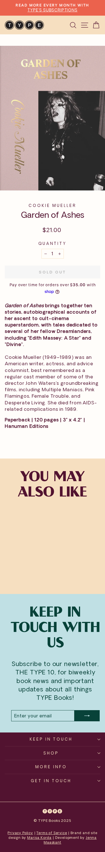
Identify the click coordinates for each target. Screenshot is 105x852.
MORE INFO (51, 767)
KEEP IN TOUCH (51, 739)
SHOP (51, 753)
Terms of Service (51, 833)
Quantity (52, 243)
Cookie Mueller (52, 205)
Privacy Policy (20, 833)
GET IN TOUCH (51, 781)
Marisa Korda (39, 837)
